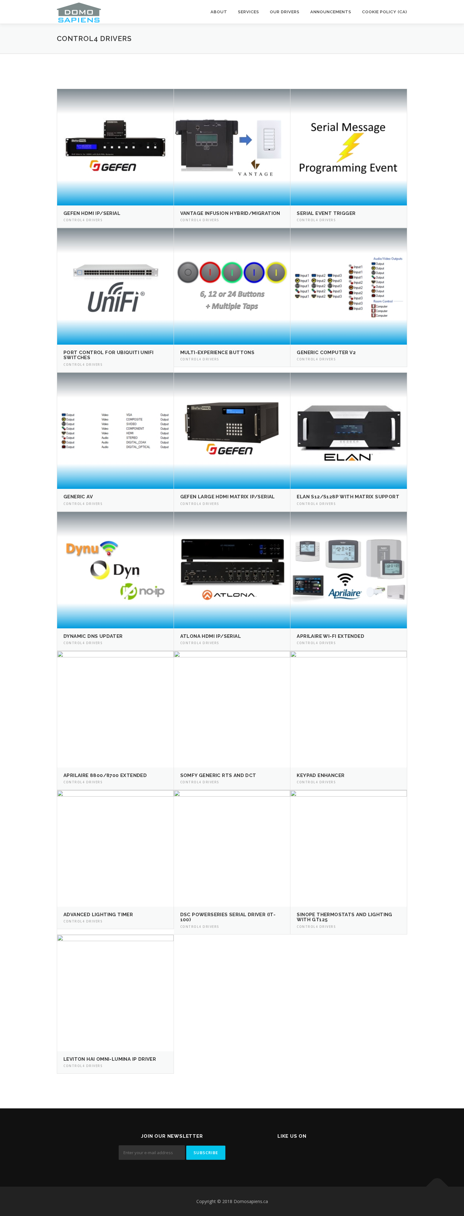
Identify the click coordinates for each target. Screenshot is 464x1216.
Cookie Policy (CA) (384, 11)
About (219, 11)
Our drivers (285, 11)
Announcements (330, 11)
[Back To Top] (437, 1186)
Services (248, 11)
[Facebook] (292, 1153)
